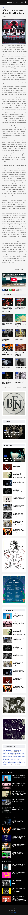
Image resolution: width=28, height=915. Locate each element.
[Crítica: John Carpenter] (7, 648)
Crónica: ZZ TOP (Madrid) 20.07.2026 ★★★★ (18, 530)
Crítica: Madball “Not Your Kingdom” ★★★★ (18, 506)
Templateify (14, 912)
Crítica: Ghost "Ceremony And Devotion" (19, 339)
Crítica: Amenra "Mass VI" (6, 368)
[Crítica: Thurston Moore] (6, 875)
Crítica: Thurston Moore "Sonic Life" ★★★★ (18, 873)
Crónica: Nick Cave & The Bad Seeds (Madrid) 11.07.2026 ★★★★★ (18, 837)
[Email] (17, 290)
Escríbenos (16, 908)
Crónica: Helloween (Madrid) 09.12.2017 (7, 353)
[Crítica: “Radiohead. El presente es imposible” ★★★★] (6, 883)
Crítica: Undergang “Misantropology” (20, 307)
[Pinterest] (13, 290)
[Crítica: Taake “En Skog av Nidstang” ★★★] (7, 515)
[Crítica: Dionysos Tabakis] (7, 616)
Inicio (3, 7)
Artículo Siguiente (21, 387)
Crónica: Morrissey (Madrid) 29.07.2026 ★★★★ (18, 482)
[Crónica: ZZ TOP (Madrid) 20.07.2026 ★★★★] (7, 531)
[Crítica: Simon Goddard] (6, 899)
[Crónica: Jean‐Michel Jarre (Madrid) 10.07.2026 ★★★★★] (6, 846)
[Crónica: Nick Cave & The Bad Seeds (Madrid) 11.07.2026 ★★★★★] (6, 838)
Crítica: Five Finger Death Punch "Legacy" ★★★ (18, 522)
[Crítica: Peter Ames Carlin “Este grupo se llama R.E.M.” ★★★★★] (6, 891)
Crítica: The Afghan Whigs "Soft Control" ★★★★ (18, 623)
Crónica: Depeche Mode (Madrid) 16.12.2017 (6, 339)
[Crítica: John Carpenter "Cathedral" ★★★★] (7, 491)
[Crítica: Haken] (7, 680)
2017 (6, 7)
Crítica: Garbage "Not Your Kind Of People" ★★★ (19, 498)
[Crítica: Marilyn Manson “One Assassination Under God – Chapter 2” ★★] (7, 475)
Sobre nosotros (8, 908)
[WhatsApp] (10, 290)
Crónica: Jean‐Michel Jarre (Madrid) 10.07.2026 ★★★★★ (19, 845)
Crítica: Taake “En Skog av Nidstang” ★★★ (18, 514)
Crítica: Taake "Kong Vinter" (7, 324)
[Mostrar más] (20, 290)
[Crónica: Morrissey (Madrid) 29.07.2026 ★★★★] (7, 483)
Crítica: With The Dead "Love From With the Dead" (6, 382)
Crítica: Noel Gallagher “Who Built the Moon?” (20, 325)
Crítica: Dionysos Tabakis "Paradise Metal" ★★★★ (18, 615)
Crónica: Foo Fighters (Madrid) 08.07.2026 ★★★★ (17, 853)
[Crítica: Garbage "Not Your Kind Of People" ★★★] (7, 499)
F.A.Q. (22, 908)
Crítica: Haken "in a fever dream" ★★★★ (18, 466)
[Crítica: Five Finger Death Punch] (7, 664)
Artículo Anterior (6, 387)
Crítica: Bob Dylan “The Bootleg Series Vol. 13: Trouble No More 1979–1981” (7, 309)
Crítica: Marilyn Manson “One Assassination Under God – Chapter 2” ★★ (19, 475)
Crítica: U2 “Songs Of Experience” (20, 368)
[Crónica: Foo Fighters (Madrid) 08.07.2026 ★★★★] (6, 854)
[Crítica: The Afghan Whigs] (7, 624)
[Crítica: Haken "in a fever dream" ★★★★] (7, 467)
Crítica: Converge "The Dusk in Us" (19, 381)
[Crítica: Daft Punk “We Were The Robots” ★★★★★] (6, 867)
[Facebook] (3, 290)
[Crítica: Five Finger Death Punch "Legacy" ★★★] (7, 523)
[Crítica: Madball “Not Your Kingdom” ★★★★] (7, 507)
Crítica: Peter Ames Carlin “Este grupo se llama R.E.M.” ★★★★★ (18, 890)
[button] (2, 2)
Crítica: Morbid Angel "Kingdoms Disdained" (20, 354)
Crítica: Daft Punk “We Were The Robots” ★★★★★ (19, 865)
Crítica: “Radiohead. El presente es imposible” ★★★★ (18, 882)
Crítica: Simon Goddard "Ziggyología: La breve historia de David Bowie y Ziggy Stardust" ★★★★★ (19, 898)
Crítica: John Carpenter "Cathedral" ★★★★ (18, 490)
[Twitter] (6, 290)
